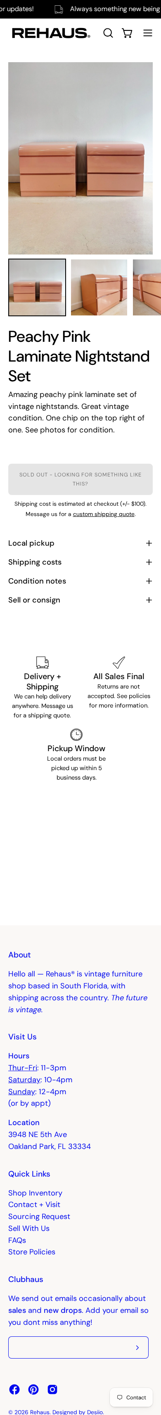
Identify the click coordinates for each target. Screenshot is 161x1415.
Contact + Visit (34, 1205)
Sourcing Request (39, 1216)
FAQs (17, 1240)
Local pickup (31, 543)
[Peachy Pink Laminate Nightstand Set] (37, 287)
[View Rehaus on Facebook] (14, 1389)
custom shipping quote (104, 514)
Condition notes (37, 581)
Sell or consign (34, 600)
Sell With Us (29, 1228)
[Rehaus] (49, 33)
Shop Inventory (35, 1193)
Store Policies (31, 1252)
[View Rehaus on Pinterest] (33, 1389)
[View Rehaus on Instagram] (52, 1389)
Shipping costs (35, 562)
